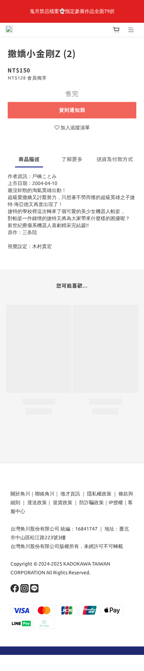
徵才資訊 (70, 494)
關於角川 (20, 494)
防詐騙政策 (91, 502)
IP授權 (116, 502)
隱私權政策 (99, 494)
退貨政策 (62, 502)
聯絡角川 (45, 494)
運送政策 (37, 502)
